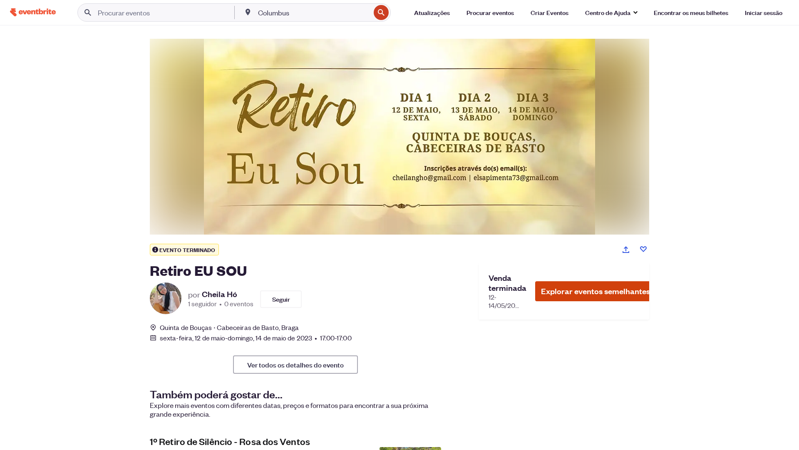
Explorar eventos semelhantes (595, 291)
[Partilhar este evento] (626, 249)
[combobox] (313, 12)
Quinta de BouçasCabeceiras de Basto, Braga (229, 327)
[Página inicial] (33, 12)
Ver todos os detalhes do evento (295, 364)
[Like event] (643, 249)
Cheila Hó (219, 294)
